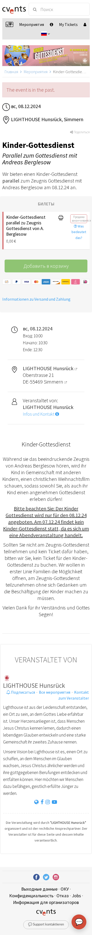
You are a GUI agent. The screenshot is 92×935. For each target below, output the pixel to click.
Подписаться (22, 692)
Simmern (54, 381)
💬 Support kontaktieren (46, 924)
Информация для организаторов (46, 902)
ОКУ (65, 889)
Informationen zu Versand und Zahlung (36, 299)
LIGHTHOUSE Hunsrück (34, 685)
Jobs (76, 896)
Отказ (62, 896)
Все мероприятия (54, 692)
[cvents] (13, 9)
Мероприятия (36, 71)
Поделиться (81, 132)
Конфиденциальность (31, 896)
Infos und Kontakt (39, 414)
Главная (11, 71)
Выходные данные (39, 889)
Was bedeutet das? (79, 232)
